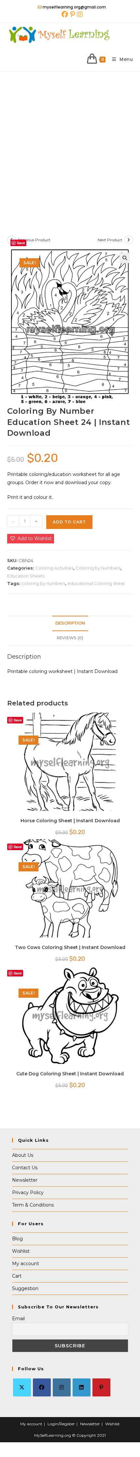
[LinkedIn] (82, 1387)
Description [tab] (70, 623)
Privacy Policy (28, 1192)
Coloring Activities (54, 568)
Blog (17, 1239)
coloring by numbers (43, 583)
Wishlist (21, 1251)
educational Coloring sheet (96, 583)
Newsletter (24, 1180)
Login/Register (61, 1423)
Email (18, 1318)
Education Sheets (26, 575)
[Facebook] (42, 1387)
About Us (22, 1155)
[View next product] (128, 240)
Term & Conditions (33, 1205)
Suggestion (25, 1288)
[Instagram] (62, 1387)
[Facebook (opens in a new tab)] (65, 14)
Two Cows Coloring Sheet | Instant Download (70, 947)
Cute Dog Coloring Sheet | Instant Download (70, 1074)
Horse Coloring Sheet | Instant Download (70, 821)
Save (21, 242)
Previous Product (34, 239)
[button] (124, 258)
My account (25, 1263)
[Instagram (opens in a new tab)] (79, 14)
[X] (22, 1387)
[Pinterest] (101, 1387)
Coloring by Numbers (98, 568)
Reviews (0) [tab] (70, 637)
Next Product (110, 239)
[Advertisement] (70, 145)
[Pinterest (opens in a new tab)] (72, 14)
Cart (16, 1276)
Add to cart (69, 521)
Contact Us (24, 1168)
